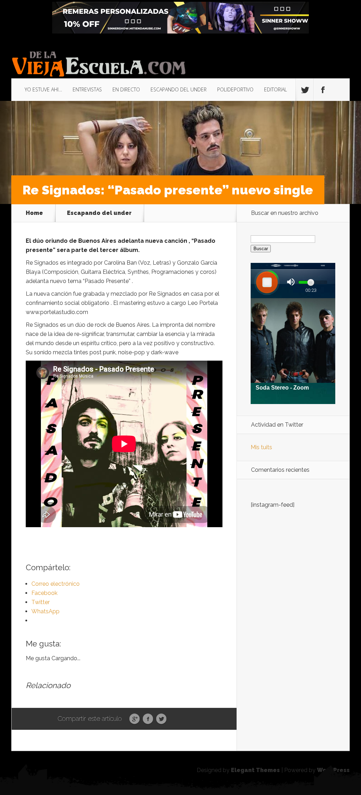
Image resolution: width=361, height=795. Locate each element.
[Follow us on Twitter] (304, 90)
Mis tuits (261, 447)
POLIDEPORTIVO (235, 89)
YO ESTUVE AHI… (43, 89)
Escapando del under (99, 213)
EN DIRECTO (126, 89)
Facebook (147, 719)
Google (134, 719)
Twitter (161, 719)
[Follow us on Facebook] (322, 90)
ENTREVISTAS (87, 89)
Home (34, 213)
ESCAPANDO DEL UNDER (179, 89)
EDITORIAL (275, 89)
